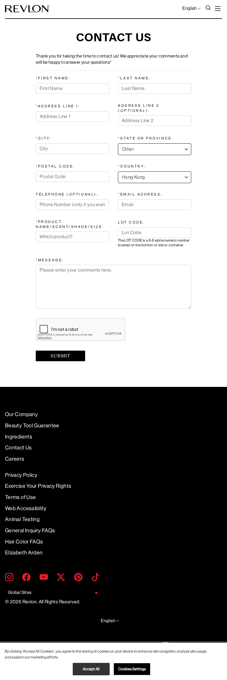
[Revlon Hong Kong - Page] (27, 8)
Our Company (21, 414)
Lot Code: (131, 222)
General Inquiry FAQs (30, 530)
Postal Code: (55, 166)
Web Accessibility (25, 508)
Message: (50, 260)
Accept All (91, 669)
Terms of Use (20, 497)
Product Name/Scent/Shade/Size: (70, 224)
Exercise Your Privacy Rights (38, 486)
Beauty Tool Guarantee (32, 425)
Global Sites (19, 592)
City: (43, 138)
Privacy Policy (21, 475)
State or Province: (145, 138)
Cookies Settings (132, 669)
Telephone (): (67, 194)
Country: (132, 166)
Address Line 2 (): (138, 108)
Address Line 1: (58, 106)
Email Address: (140, 194)
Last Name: (134, 78)
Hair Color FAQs (24, 542)
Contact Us (18, 448)
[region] (113, 661)
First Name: (53, 78)
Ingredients (18, 437)
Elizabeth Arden (24, 553)
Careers (15, 459)
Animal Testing (22, 519)
